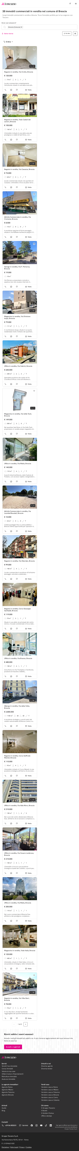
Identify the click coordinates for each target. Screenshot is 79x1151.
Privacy (22, 1147)
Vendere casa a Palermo (50, 1092)
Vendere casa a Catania (50, 1100)
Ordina (8, 42)
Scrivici (25, 1125)
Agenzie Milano (7, 1090)
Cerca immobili (7, 1069)
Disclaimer (5, 1147)
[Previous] (4, 57)
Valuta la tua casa (8, 1071)
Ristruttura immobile (9, 1076)
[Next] (35, 57)
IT (70, 3)
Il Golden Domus (47, 1113)
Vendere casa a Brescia (50, 1095)
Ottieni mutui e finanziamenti (12, 1074)
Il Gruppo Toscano (48, 1108)
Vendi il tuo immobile (9, 1066)
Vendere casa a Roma (49, 1087)
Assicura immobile (8, 1079)
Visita (29, 90)
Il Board (44, 1110)
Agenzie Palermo (8, 1092)
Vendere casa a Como (49, 1097)
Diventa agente (47, 1066)
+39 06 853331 (10, 1125)
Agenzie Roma (7, 1087)
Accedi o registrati (13, 1047)
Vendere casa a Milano (50, 1090)
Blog (3, 1110)
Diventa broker (46, 1069)
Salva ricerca (8, 33)
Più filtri (68, 33)
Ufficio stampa (46, 1116)
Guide (4, 1108)
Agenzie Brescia (8, 1095)
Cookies (29, 1147)
